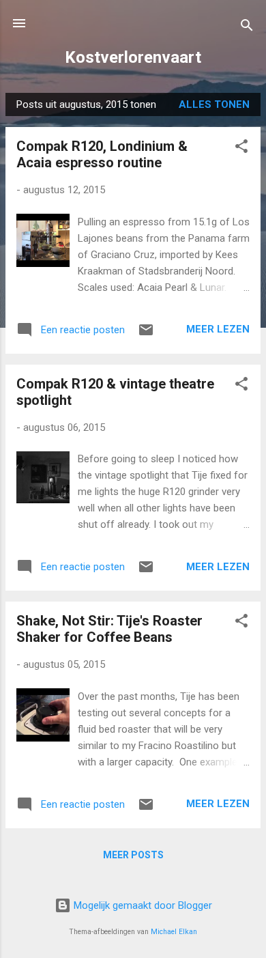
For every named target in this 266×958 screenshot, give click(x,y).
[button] (241, 148)
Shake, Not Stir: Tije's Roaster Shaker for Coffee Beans (109, 628)
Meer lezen (218, 329)
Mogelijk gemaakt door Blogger (141, 905)
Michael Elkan (174, 931)
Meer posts (133, 854)
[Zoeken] (247, 27)
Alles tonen (214, 104)
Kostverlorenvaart (133, 57)
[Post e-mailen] (146, 334)
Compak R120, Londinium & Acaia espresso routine (102, 154)
